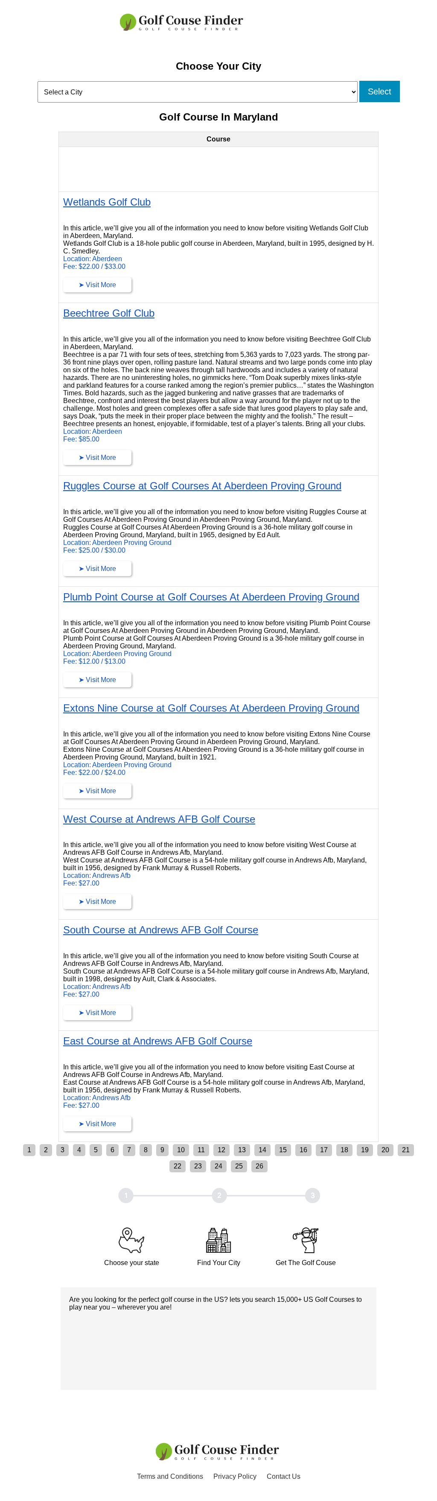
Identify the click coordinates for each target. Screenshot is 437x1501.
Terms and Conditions (170, 1476)
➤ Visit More (97, 284)
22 (177, 1166)
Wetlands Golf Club (107, 202)
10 (181, 1150)
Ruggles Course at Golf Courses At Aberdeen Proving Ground (202, 486)
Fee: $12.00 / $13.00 (94, 661)
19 (365, 1150)
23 (198, 1166)
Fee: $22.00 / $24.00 (94, 772)
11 (201, 1150)
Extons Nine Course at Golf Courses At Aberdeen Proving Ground (211, 708)
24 (218, 1166)
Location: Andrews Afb (97, 875)
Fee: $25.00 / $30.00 (94, 550)
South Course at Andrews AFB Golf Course (160, 930)
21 (406, 1150)
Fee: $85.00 (81, 439)
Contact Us (283, 1476)
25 (239, 1166)
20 (385, 1150)
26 (259, 1166)
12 (221, 1150)
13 (242, 1150)
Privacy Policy (234, 1476)
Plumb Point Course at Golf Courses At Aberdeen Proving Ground (211, 597)
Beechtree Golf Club (108, 313)
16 (303, 1150)
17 (324, 1150)
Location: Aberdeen (92, 258)
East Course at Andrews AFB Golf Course (157, 1041)
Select (379, 91)
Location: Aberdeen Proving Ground (117, 542)
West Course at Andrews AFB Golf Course (159, 819)
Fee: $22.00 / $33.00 (94, 266)
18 (344, 1150)
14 (262, 1150)
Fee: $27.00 (81, 883)
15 (283, 1150)
